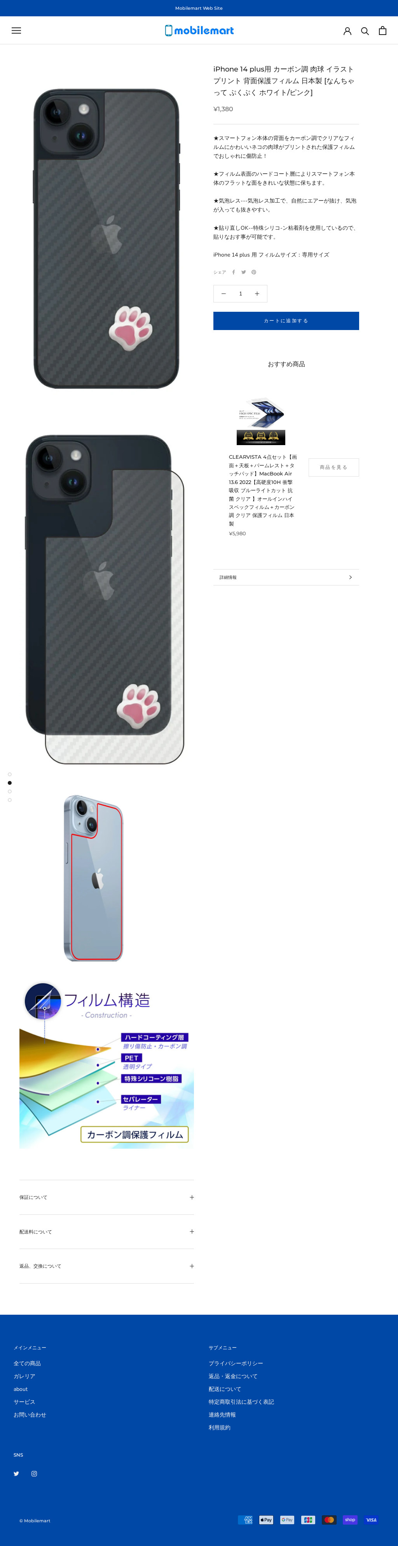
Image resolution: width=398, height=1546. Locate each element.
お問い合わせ (30, 1414)
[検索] (365, 30)
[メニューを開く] (16, 30)
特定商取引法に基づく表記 (241, 1402)
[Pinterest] (253, 272)
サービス (24, 1402)
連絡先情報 (222, 1414)
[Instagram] (34, 1473)
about (21, 1389)
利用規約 (219, 1427)
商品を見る (334, 467)
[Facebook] (233, 272)
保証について (33, 1197)
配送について (225, 1389)
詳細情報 (228, 577)
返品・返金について (233, 1376)
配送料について (35, 1232)
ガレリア (24, 1376)
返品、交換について (40, 1266)
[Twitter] (243, 272)
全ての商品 (27, 1363)
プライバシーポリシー (236, 1363)
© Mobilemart (35, 1520)
